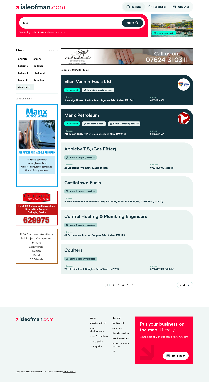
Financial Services (120, 333)
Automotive (117, 328)
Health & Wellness (120, 338)
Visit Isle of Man (69, 371)
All (113, 351)
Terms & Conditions (99, 336)
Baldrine (23, 65)
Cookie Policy (96, 346)
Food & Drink (118, 323)
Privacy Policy (96, 341)
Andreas (22, 58)
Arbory (37, 58)
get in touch (178, 355)
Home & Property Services (120, 345)
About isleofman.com (97, 329)
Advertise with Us (98, 323)
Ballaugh (40, 73)
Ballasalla (23, 73)
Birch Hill (23, 80)
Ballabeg (39, 65)
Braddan (39, 80)
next (182, 285)
